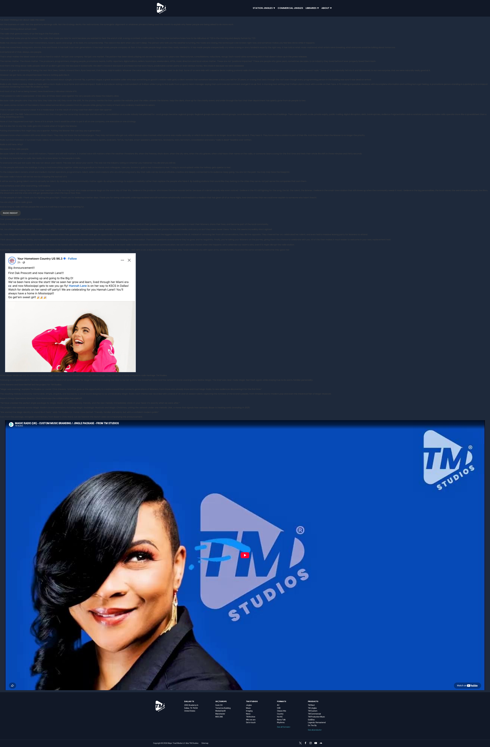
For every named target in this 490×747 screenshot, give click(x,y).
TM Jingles (312, 708)
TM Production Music (316, 717)
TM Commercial (314, 714)
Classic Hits (281, 711)
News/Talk (281, 720)
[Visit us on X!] (300, 743)
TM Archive (250, 717)
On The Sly (312, 725)
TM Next (311, 705)
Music (248, 708)
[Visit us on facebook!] (305, 743)
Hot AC (280, 717)
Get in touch (251, 722)
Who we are (250, 720)
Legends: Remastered (317, 722)
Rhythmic (281, 722)
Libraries (311, 8)
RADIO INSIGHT (10, 213)
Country (280, 714)
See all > (283, 727)
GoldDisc (311, 720)
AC (278, 705)
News (248, 714)
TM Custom (312, 711)
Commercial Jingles (290, 8)
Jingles (249, 705)
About (325, 8)
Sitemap (204, 743)
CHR (278, 708)
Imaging (249, 711)
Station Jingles (263, 8)
